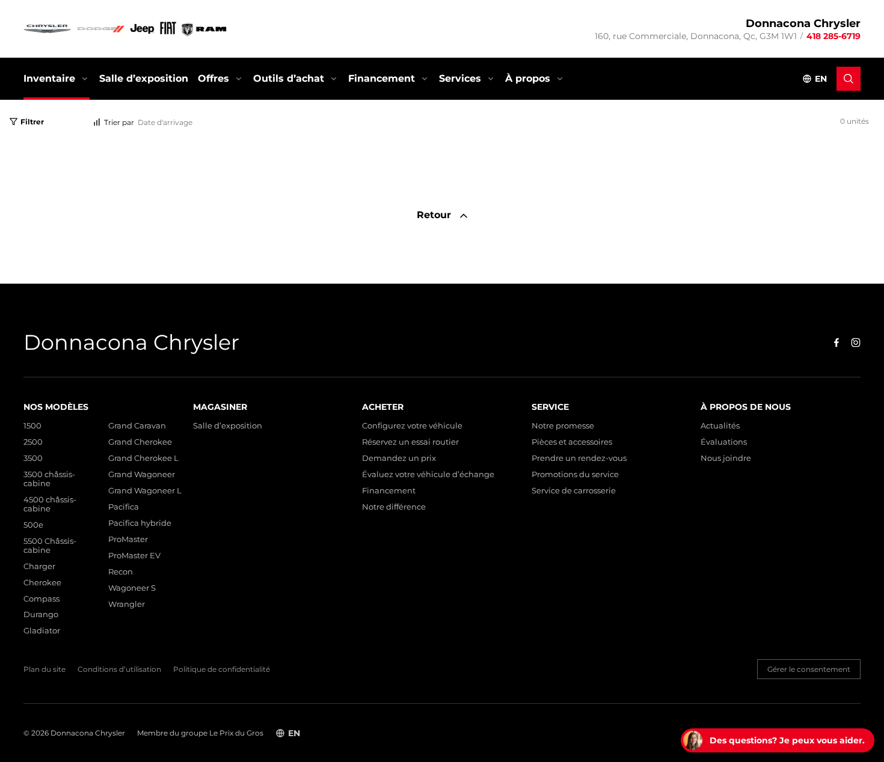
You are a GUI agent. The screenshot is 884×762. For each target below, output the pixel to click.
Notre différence (394, 506)
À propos (527, 78)
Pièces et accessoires (572, 442)
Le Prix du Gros (236, 732)
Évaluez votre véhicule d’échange (428, 474)
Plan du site (44, 669)
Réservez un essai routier (410, 442)
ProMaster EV (134, 555)
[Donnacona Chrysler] (125, 29)
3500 (33, 458)
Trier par (119, 122)
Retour (435, 215)
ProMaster (128, 539)
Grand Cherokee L (143, 458)
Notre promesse (563, 425)
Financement (381, 78)
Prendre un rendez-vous (579, 458)
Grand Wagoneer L (145, 490)
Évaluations (724, 442)
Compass (41, 598)
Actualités (720, 425)
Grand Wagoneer (141, 474)
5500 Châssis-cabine (49, 546)
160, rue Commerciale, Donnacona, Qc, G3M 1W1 (696, 36)
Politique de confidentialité (221, 669)
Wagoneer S (132, 588)
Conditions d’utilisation (119, 669)
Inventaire (49, 78)
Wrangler (126, 604)
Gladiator (41, 630)
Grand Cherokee (140, 442)
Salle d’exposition (143, 78)
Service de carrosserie (574, 490)
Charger (39, 566)
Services (460, 78)
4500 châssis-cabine (49, 504)
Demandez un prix (399, 458)
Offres (213, 78)
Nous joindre (726, 458)
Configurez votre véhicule (412, 425)
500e (33, 524)
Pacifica (123, 506)
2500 (33, 442)
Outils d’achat (288, 78)
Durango (40, 614)
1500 (32, 425)
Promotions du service (575, 474)
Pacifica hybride (139, 523)
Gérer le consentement (808, 669)
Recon (120, 571)
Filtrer (32, 121)
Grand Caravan (137, 425)
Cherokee (42, 582)
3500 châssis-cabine (49, 479)
